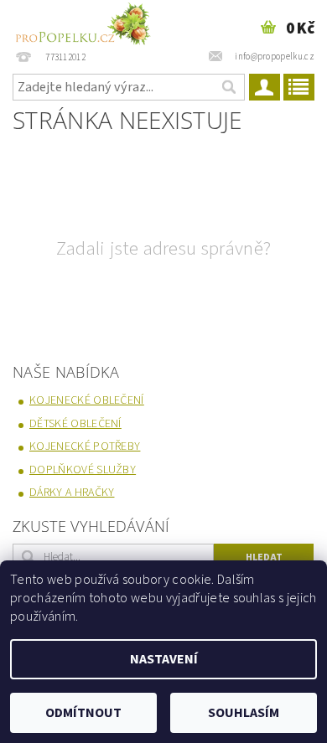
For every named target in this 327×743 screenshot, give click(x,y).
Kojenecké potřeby (84, 446)
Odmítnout (83, 713)
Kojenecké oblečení (86, 400)
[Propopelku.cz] (82, 22)
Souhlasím (243, 713)
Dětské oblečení (75, 423)
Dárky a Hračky (71, 492)
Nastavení (164, 659)
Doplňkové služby (82, 470)
